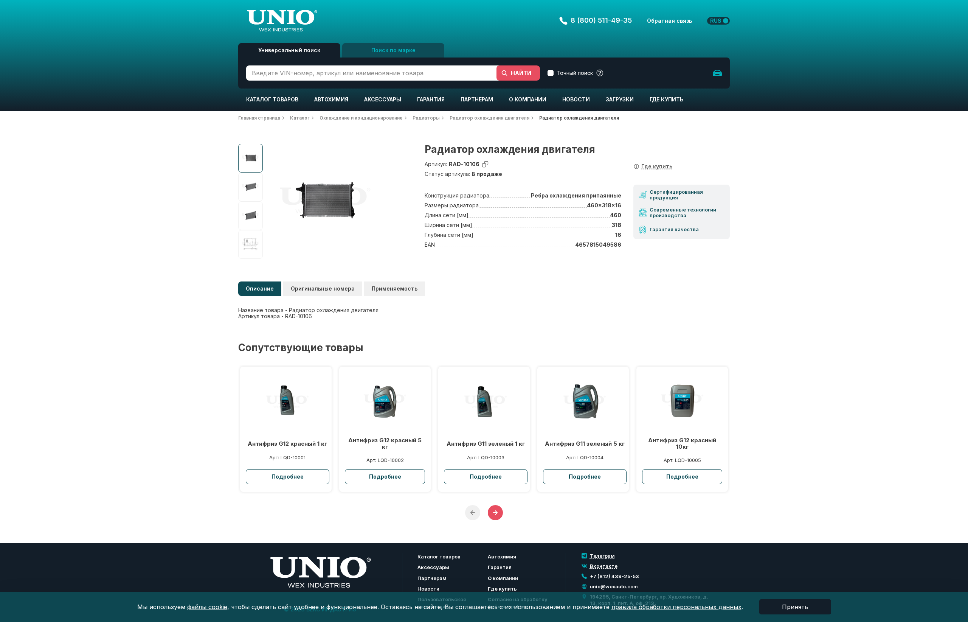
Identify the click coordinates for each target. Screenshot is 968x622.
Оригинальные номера (323, 288)
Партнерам (477, 99)
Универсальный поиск (289, 50)
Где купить (666, 99)
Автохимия (331, 99)
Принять (795, 607)
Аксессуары (382, 99)
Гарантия (431, 99)
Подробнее (287, 476)
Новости (576, 99)
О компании (527, 99)
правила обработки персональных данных (676, 607)
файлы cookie (207, 607)
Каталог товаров (272, 99)
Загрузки (620, 99)
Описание (260, 288)
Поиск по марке (393, 50)
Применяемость (394, 288)
